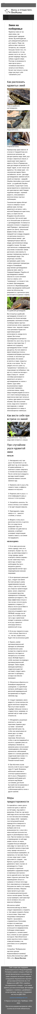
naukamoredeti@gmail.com (18, 997)
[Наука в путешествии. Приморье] (18, 11)
